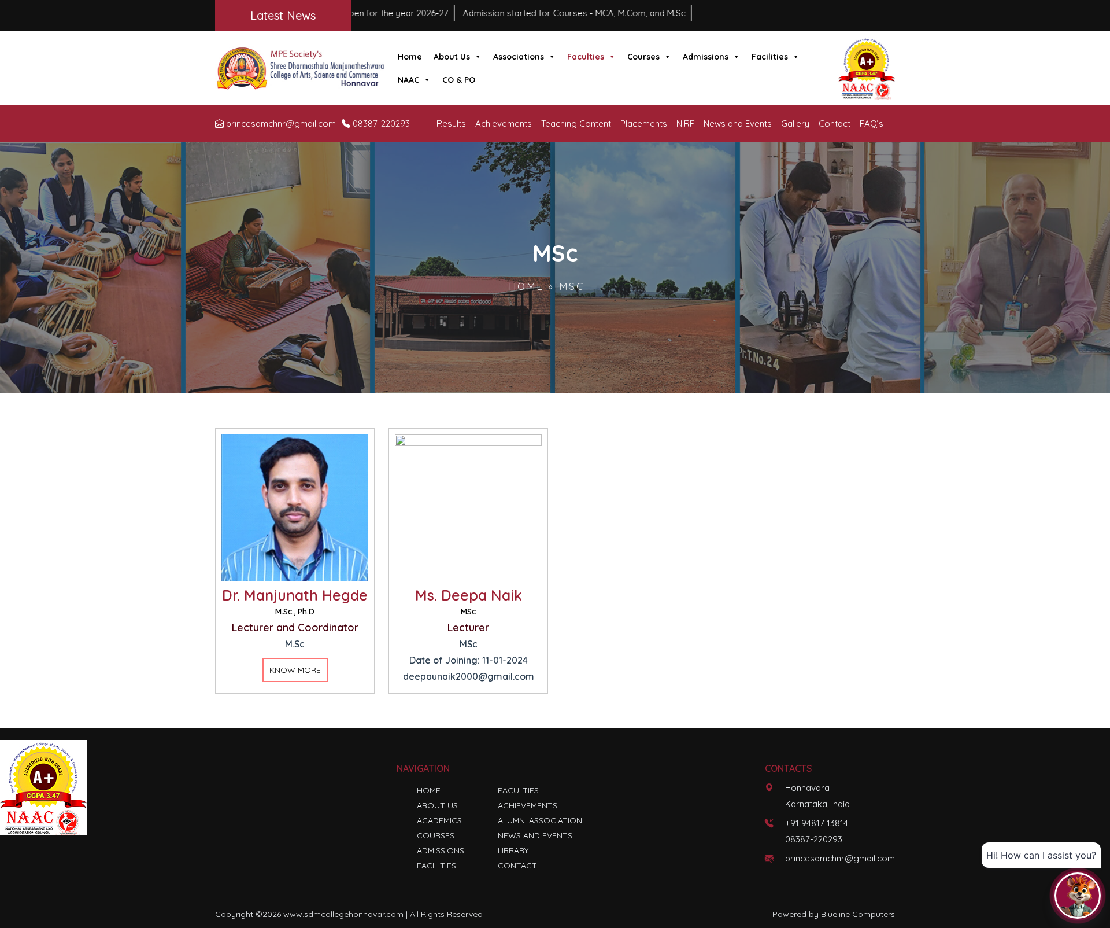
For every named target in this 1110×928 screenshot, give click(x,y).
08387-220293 (381, 123)
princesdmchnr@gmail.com (281, 123)
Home (410, 56)
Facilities (770, 56)
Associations (518, 56)
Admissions (705, 56)
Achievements (503, 123)
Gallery (795, 123)
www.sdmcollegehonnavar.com (343, 914)
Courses (643, 56)
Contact (834, 123)
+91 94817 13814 (816, 822)
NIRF (685, 123)
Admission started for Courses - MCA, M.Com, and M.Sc (498, 13)
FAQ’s (871, 123)
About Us (452, 56)
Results (451, 123)
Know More (295, 670)
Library (513, 850)
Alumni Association (540, 820)
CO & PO (458, 80)
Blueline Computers (858, 914)
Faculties (585, 56)
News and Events (738, 123)
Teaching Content (576, 123)
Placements (643, 123)
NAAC (408, 80)
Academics (439, 820)
